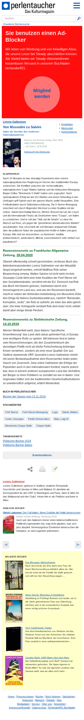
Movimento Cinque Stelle (18, 425)
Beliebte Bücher (15, 556)
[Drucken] (42, 469)
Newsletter (60, 704)
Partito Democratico (39, 419)
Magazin (39, 700)
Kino (59, 700)
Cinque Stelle (43, 425)
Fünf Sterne (11, 412)
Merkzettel (67, 128)
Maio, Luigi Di (61, 419)
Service (36, 704)
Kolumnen (27, 700)
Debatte (50, 700)
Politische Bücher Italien (17, 445)
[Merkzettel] (54, 469)
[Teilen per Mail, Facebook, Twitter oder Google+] (30, 469)
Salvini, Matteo (70, 412)
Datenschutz (39, 707)
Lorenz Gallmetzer (14, 121)
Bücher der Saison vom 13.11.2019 (24, 396)
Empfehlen (67, 124)
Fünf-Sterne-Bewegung (35, 412)
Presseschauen (25, 696)
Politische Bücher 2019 (17, 441)
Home (11, 696)
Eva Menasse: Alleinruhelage (40, 562)
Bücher (39, 696)
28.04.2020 (25, 255)
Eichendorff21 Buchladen (61, 707)
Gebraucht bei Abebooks (37, 152)
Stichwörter (68, 696)
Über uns (47, 704)
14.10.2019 (11, 324)
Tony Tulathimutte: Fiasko (38, 628)
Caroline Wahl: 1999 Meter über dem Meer (47, 657)
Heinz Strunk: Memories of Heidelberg (44, 595)
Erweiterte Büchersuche (16, 24)
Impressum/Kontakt (19, 707)
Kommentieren (69, 131)
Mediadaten (23, 704)
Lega (55, 412)
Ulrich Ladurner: (41, 512)
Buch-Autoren (52, 696)
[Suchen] (78, 18)
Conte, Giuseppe (14, 419)
